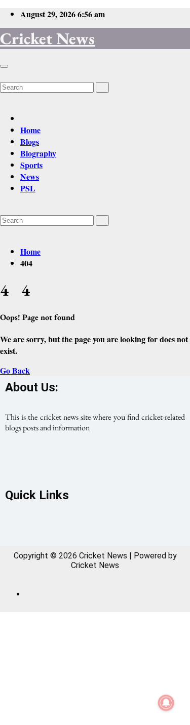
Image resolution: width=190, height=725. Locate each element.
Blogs (29, 141)
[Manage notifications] (166, 703)
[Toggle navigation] (4, 66)
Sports (31, 165)
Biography (38, 153)
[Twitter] (95, 463)
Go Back (15, 370)
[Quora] (137, 463)
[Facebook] (52, 463)
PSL (27, 188)
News (29, 176)
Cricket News (47, 38)
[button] (3, 74)
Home (30, 130)
